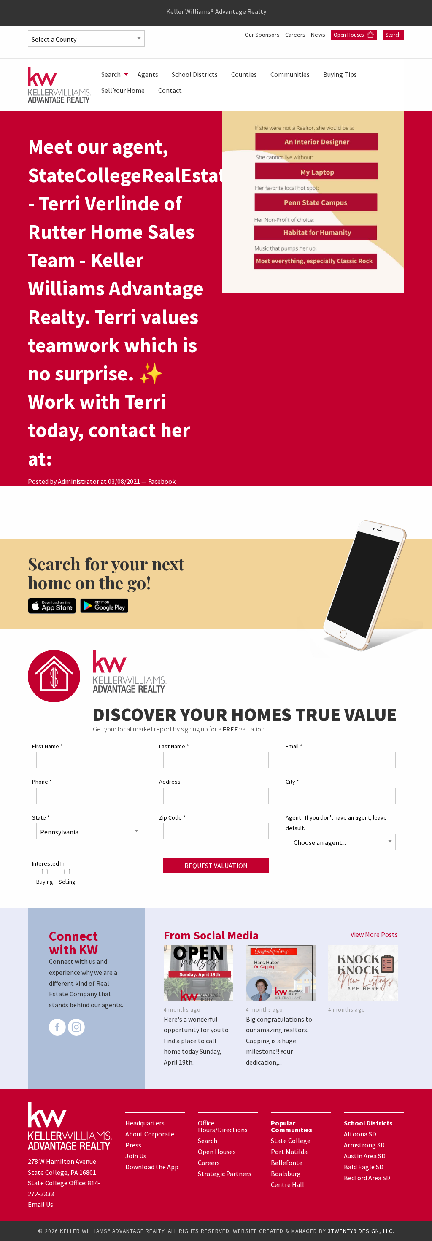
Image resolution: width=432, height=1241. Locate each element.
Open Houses (349, 34)
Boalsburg (286, 1173)
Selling (67, 881)
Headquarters (145, 1123)
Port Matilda (289, 1151)
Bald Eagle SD (363, 1167)
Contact (170, 90)
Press (133, 1145)
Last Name (174, 746)
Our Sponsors (263, 34)
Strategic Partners (224, 1173)
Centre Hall (287, 1184)
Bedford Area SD (367, 1178)
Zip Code (172, 817)
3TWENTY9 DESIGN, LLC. (361, 1231)
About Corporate (149, 1134)
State (41, 817)
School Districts (195, 74)
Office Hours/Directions (223, 1126)
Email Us (40, 1204)
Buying (44, 881)
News (319, 34)
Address (170, 781)
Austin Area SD (365, 1156)
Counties (244, 74)
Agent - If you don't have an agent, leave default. (336, 823)
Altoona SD (360, 1134)
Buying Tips (340, 74)
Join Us (135, 1156)
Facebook (162, 481)
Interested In (48, 863)
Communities (290, 74)
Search (393, 34)
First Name (47, 746)
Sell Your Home (123, 90)
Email (294, 746)
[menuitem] (112, 74)
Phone (42, 781)
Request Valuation (216, 865)
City (292, 781)
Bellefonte (286, 1162)
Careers (296, 34)
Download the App (151, 1167)
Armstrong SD (364, 1145)
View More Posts (374, 934)
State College (290, 1140)
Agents (148, 74)
